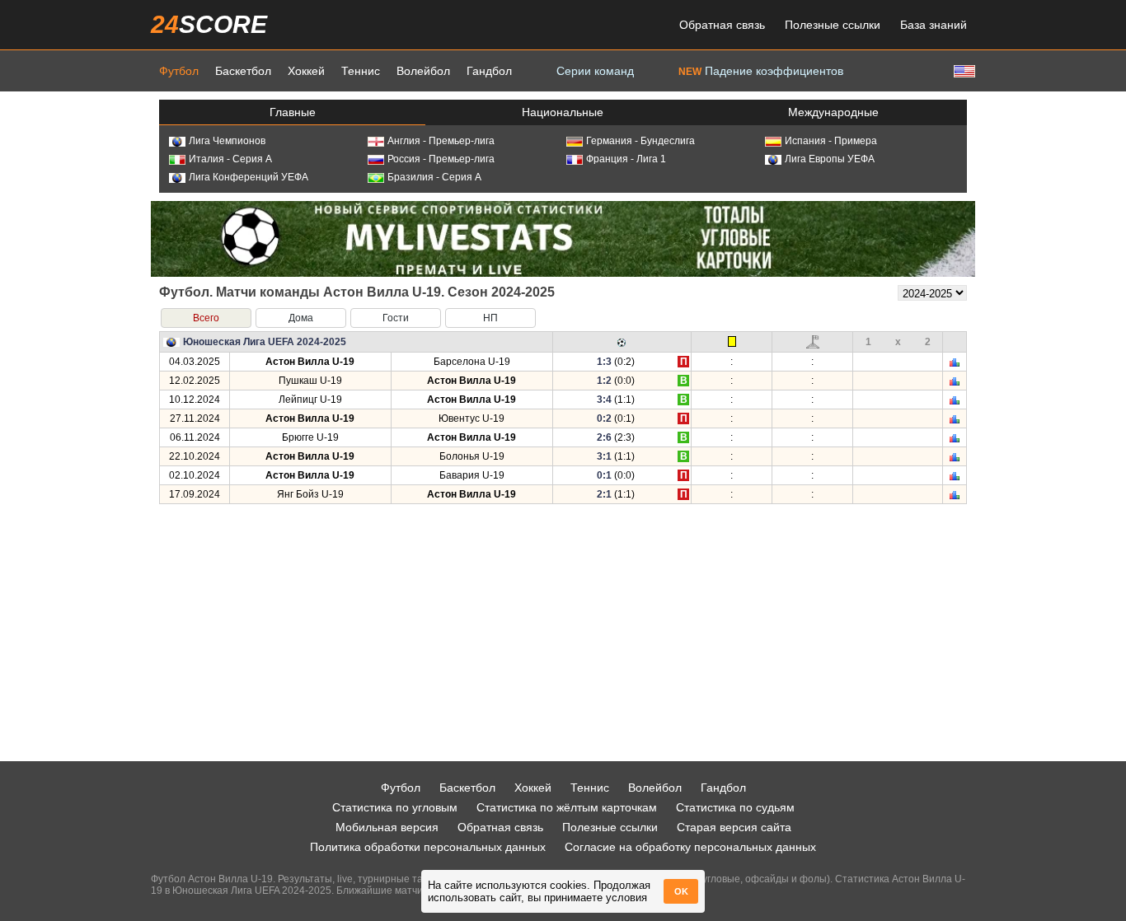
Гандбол (489, 70)
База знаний (933, 24)
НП (490, 318)
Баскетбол (243, 70)
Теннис (360, 70)
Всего (206, 318)
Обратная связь (722, 24)
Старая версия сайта (734, 827)
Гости (395, 318)
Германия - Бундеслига (640, 141)
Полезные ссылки (832, 24)
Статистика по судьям (735, 807)
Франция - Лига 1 (626, 159)
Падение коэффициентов (760, 70)
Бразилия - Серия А (434, 177)
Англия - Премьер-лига (441, 141)
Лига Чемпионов (227, 141)
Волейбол (423, 70)
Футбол (179, 70)
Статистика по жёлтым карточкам (566, 807)
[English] (962, 70)
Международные (833, 112)
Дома (301, 318)
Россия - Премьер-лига (441, 159)
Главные (293, 112)
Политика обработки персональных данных (428, 846)
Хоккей (306, 70)
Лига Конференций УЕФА (248, 177)
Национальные (562, 112)
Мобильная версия (387, 827)
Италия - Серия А (230, 159)
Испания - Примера (831, 141)
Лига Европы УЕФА (830, 159)
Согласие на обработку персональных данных (690, 846)
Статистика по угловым (394, 807)
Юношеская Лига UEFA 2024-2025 (264, 342)
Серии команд (595, 70)
